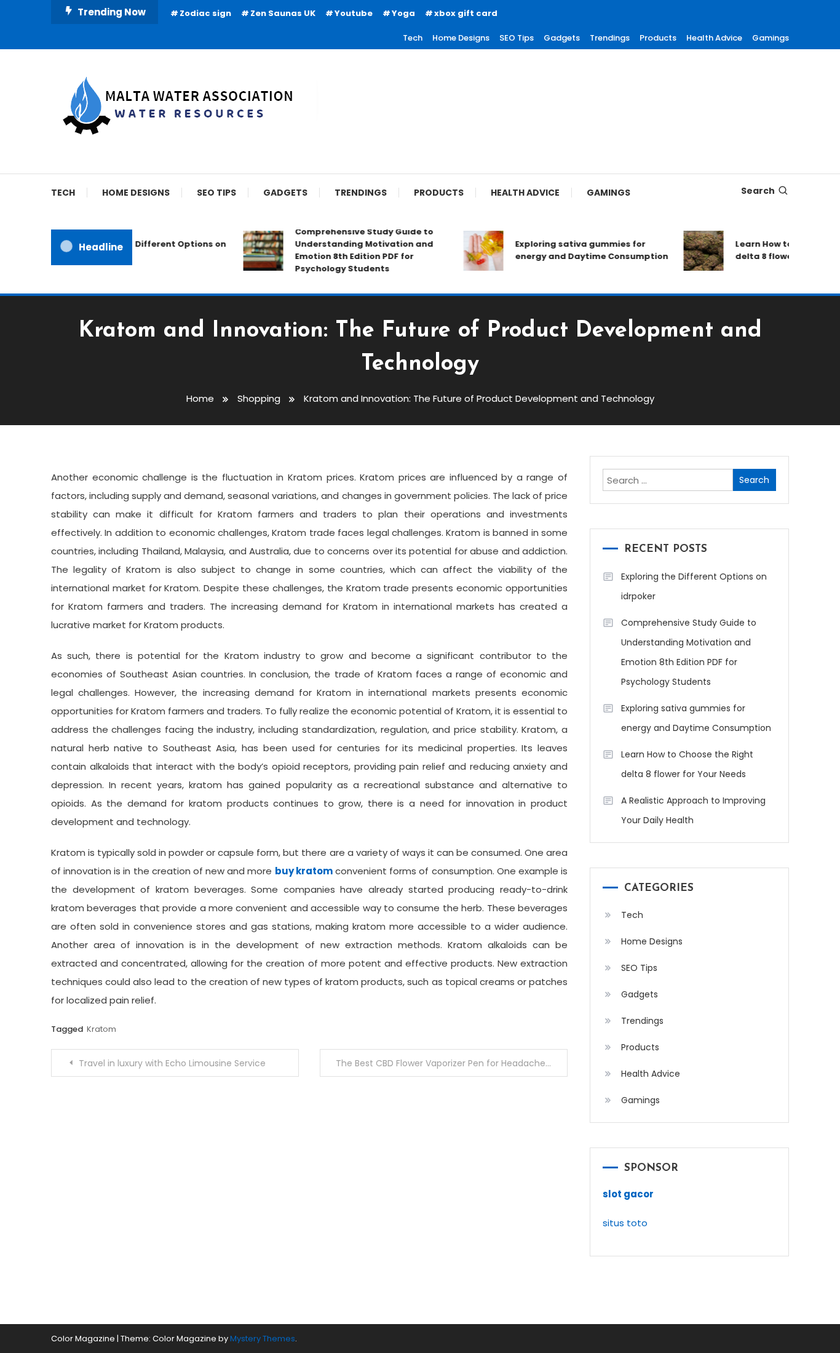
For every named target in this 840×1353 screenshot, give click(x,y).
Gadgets (562, 38)
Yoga (403, 13)
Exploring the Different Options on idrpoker (142, 250)
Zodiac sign (205, 13)
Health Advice (714, 38)
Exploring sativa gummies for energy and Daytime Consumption (583, 250)
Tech (412, 38)
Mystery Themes (262, 1338)
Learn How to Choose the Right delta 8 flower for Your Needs (687, 764)
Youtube (354, 13)
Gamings (770, 38)
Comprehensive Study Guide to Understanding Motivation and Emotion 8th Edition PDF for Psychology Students (356, 250)
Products (658, 38)
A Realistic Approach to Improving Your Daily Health (693, 810)
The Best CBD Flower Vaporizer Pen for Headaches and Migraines (452, 1063)
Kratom (101, 1029)
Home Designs (460, 38)
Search (758, 191)
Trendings (610, 38)
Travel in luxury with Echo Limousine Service (172, 1063)
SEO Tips (516, 38)
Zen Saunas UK (282, 13)
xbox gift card (465, 13)
